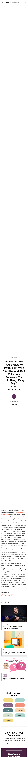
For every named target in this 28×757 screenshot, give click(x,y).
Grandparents (8, 720)
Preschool (19, 705)
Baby (20, 700)
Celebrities (5, 623)
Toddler (8, 705)
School (8, 710)
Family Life (20, 710)
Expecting (8, 700)
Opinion (20, 715)
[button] (9, 389)
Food (8, 715)
